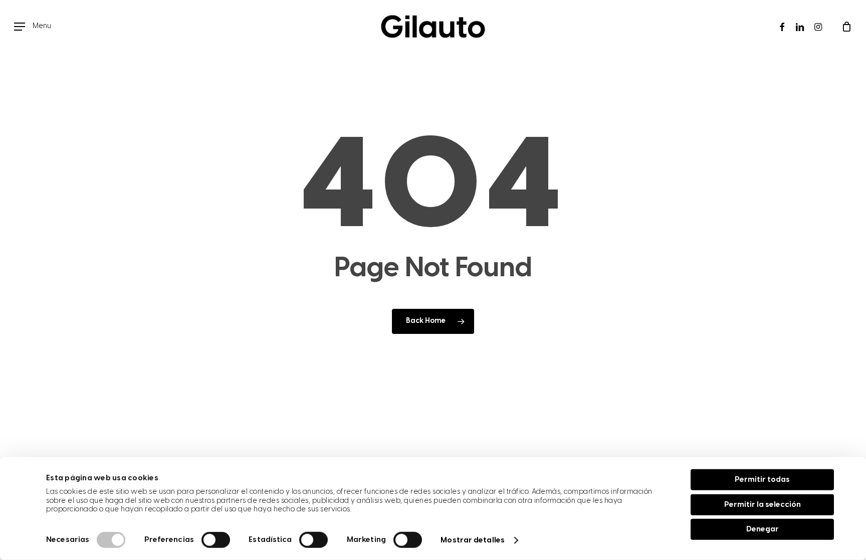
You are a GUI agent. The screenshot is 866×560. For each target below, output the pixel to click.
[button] (32, 27)
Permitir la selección (762, 504)
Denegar (762, 529)
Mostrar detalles (473, 540)
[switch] (215, 540)
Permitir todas (762, 480)
